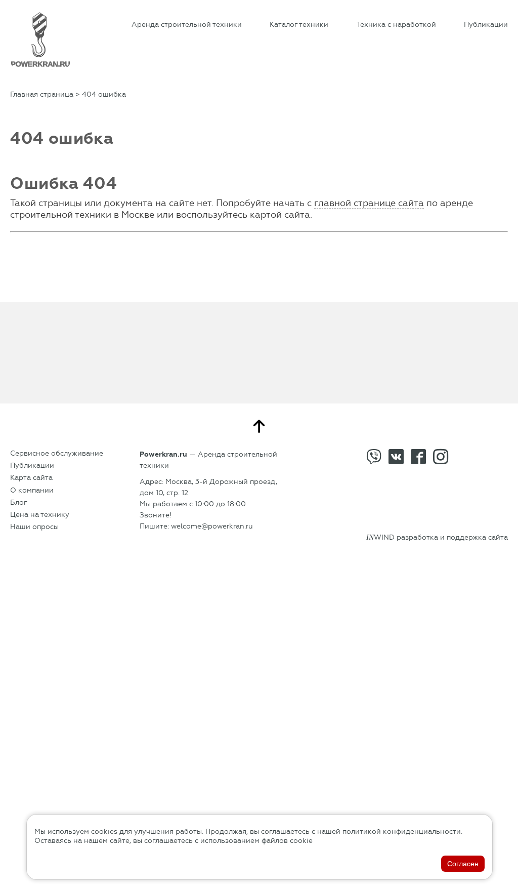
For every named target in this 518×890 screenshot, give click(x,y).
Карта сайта (31, 477)
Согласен (463, 864)
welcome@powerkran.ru (212, 526)
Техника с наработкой (396, 24)
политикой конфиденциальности (401, 831)
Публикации (486, 24)
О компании (32, 490)
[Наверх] (259, 426)
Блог (18, 502)
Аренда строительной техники (187, 24)
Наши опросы (34, 526)
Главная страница (41, 94)
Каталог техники (299, 24)
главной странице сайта (369, 203)
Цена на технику (39, 514)
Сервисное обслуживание (56, 453)
